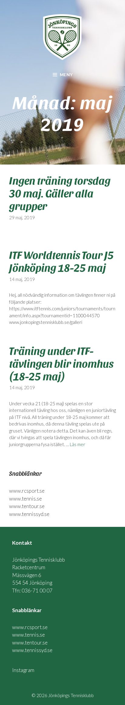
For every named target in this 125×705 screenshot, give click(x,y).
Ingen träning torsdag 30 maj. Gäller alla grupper (59, 193)
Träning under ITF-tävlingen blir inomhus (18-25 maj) (61, 363)
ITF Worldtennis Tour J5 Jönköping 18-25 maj (61, 260)
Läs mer (77, 444)
